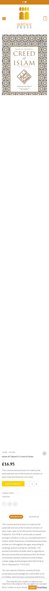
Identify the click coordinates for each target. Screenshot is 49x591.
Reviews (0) (34, 517)
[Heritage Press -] (24, 17)
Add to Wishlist (40, 41)
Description (16, 517)
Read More (42, 587)
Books (12, 452)
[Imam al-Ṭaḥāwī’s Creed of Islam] (24, 69)
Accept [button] (32, 587)
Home (4, 452)
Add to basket (13, 484)
